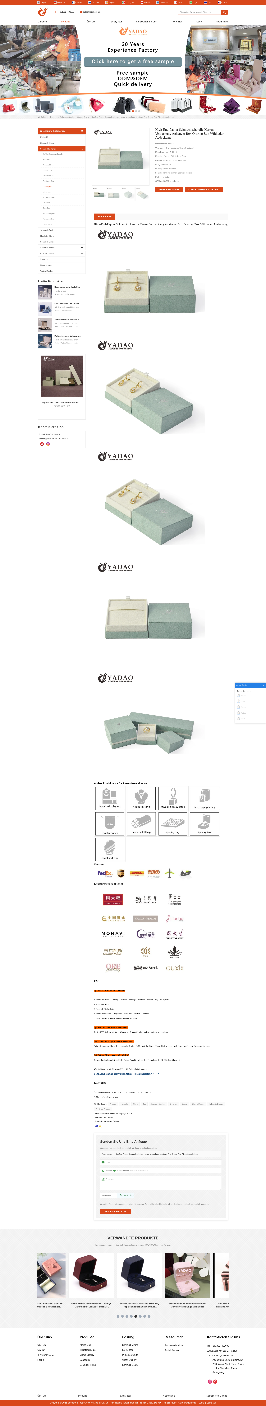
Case (199, 22)
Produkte (65, 22)
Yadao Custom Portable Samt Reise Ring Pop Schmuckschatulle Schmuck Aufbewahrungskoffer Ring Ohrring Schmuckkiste (61, 1305)
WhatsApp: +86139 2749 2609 (222, 1351)
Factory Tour (116, 22)
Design (184, 1104)
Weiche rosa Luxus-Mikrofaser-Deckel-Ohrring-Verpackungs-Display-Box (109, 1305)
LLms (201, 1403)
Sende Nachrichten (115, 1211)
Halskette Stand (47, 236)
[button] (127, 111)
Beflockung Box (49, 213)
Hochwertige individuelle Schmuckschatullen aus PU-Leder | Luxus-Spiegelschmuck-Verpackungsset (67, 287)
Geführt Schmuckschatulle (53, 154)
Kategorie (54, 117)
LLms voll (211, 1403)
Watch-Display (46, 271)
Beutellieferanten (172, 1350)
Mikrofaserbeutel (88, 1350)
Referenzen (176, 22)
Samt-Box (46, 208)
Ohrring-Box (82, 117)
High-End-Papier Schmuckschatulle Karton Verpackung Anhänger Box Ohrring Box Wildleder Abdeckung (156, 1154)
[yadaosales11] (96, 1126)
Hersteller (125, 1104)
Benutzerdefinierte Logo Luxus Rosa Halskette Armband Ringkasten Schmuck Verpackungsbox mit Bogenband (157, 1305)
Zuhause (42, 22)
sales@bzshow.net (91, 12)
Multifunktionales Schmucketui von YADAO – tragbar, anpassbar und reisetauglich (67, 336)
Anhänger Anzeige (103, 1109)
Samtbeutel (85, 1360)
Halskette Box (48, 176)
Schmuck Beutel (47, 248)
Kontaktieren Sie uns (146, 22)
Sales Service (243, 691)
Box (144, 1104)
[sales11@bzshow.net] (100, 1126)
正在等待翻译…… (46, 1355)
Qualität (41, 1350)
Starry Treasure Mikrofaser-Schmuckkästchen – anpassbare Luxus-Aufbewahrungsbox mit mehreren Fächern (67, 320)
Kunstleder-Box (49, 197)
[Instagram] (48, 444)
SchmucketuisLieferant (175, 1345)
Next (84, 382)
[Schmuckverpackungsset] (133, 70)
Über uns (90, 22)
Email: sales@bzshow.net (220, 1355)
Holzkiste (46, 203)
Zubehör (44, 259)
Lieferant (173, 1104)
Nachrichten (222, 22)
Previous (39, 382)
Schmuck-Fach (46, 230)
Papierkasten (47, 224)
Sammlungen (46, 265)
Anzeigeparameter (169, 189)
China (135, 1104)
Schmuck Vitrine (47, 242)
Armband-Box (48, 165)
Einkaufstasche (47, 253)
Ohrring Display (198, 1104)
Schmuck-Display (47, 143)
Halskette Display (216, 1104)
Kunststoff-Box (48, 219)
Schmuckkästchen (67, 117)
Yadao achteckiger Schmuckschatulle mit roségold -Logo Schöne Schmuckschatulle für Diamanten (205, 1305)
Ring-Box (46, 159)
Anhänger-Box (48, 181)
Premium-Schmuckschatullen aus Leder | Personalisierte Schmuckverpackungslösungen (67, 303)
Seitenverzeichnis (187, 1403)
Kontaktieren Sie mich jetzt (203, 189)
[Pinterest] (42, 444)
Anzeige (113, 1104)
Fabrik (40, 1360)
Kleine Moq (45, 137)
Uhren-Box (47, 192)
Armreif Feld (47, 170)
